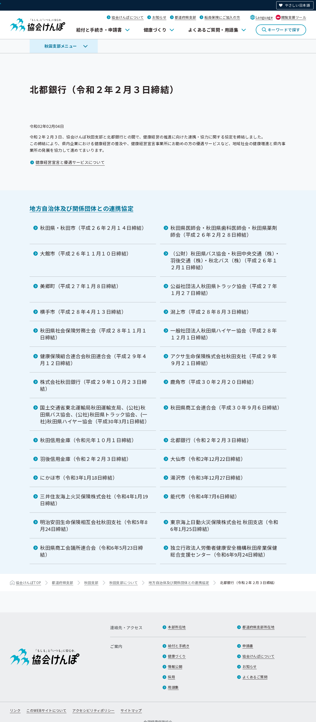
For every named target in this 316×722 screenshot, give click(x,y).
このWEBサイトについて (46, 710)
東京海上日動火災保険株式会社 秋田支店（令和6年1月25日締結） (224, 525)
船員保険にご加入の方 (222, 17)
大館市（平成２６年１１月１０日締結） (86, 253)
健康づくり (155, 29)
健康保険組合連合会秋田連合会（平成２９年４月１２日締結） (93, 359)
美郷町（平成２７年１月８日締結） (80, 286)
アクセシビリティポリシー (93, 710)
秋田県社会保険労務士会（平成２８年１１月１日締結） (93, 334)
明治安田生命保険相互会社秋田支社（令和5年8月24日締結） (93, 525)
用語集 (173, 687)
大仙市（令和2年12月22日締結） (208, 458)
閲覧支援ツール (293, 17)
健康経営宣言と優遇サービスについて (70, 162)
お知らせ (159, 17)
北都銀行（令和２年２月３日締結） (211, 440)
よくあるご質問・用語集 (213, 29)
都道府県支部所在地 (258, 626)
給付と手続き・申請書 (99, 29)
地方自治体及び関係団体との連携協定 (81, 208)
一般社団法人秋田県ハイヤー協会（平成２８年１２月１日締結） (223, 334)
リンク (15, 710)
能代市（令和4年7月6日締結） (205, 496)
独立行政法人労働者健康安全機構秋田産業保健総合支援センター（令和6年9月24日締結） (223, 551)
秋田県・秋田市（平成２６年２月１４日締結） (93, 227)
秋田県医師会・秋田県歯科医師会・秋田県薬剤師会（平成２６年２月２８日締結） (223, 231)
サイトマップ (131, 710)
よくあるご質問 (254, 676)
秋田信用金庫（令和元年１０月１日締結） (88, 440)
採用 (171, 676)
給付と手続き (178, 645)
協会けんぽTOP (28, 582)
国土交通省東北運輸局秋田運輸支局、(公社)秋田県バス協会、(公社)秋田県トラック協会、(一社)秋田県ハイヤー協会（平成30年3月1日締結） (95, 414)
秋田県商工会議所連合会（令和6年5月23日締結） (91, 551)
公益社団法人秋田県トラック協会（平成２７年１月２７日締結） (223, 289)
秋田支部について (123, 582)
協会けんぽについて (128, 17)
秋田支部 (91, 582)
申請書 (247, 645)
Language (264, 17)
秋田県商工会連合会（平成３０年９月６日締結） (226, 407)
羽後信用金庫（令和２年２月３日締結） (86, 458)
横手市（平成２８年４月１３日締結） (83, 311)
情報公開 (175, 666)
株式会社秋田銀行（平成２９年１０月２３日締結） (93, 385)
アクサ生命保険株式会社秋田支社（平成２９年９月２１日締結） (223, 359)
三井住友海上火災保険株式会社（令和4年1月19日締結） (94, 500)
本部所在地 (177, 626)
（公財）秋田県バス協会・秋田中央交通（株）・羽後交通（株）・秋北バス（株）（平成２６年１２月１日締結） (225, 260)
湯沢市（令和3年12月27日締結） (208, 477)
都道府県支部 (185, 17)
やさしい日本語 (297, 5)
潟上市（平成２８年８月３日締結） (211, 311)
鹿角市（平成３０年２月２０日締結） (213, 381)
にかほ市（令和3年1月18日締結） (79, 477)
